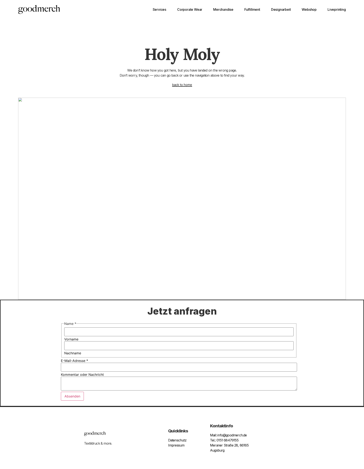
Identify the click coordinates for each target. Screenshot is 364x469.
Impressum (176, 445)
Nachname (72, 353)
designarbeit (281, 9)
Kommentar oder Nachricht (82, 374)
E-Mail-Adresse (74, 360)
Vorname (71, 339)
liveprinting (337, 9)
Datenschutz (177, 440)
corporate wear (189, 9)
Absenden (72, 396)
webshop (309, 9)
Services (159, 9)
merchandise (223, 9)
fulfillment (252, 9)
